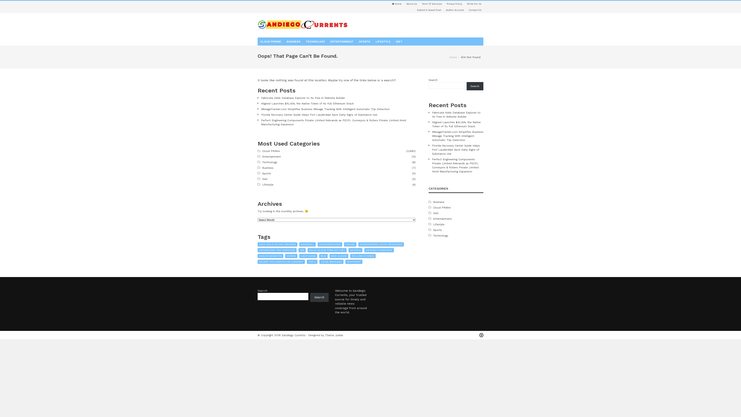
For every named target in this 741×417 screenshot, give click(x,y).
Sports (364, 41)
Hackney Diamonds (379, 250)
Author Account (455, 10)
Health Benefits (270, 256)
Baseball (307, 244)
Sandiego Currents (293, 335)
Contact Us (475, 10)
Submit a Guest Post (429, 10)
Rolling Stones (363, 256)
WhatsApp (354, 261)
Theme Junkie (334, 335)
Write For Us (474, 4)
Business (293, 41)
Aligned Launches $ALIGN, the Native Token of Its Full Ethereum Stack (307, 103)
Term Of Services (432, 4)
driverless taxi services (277, 250)
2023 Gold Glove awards (277, 244)
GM (302, 250)
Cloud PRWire (270, 41)
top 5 (312, 261)
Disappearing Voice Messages (381, 244)
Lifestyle (383, 41)
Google (355, 250)
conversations (330, 244)
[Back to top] (481, 335)
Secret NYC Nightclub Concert (281, 261)
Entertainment (342, 41)
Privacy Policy (454, 4)
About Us (411, 4)
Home (398, 4)
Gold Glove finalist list (327, 250)
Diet (399, 41)
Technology (315, 41)
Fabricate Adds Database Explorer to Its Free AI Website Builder (303, 97)
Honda (291, 256)
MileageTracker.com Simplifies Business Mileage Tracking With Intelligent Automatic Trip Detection (325, 109)
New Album (339, 256)
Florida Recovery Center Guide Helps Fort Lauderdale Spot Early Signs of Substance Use (319, 114)
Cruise (350, 244)
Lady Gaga (308, 256)
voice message (331, 261)
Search (433, 79)
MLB (323, 256)
